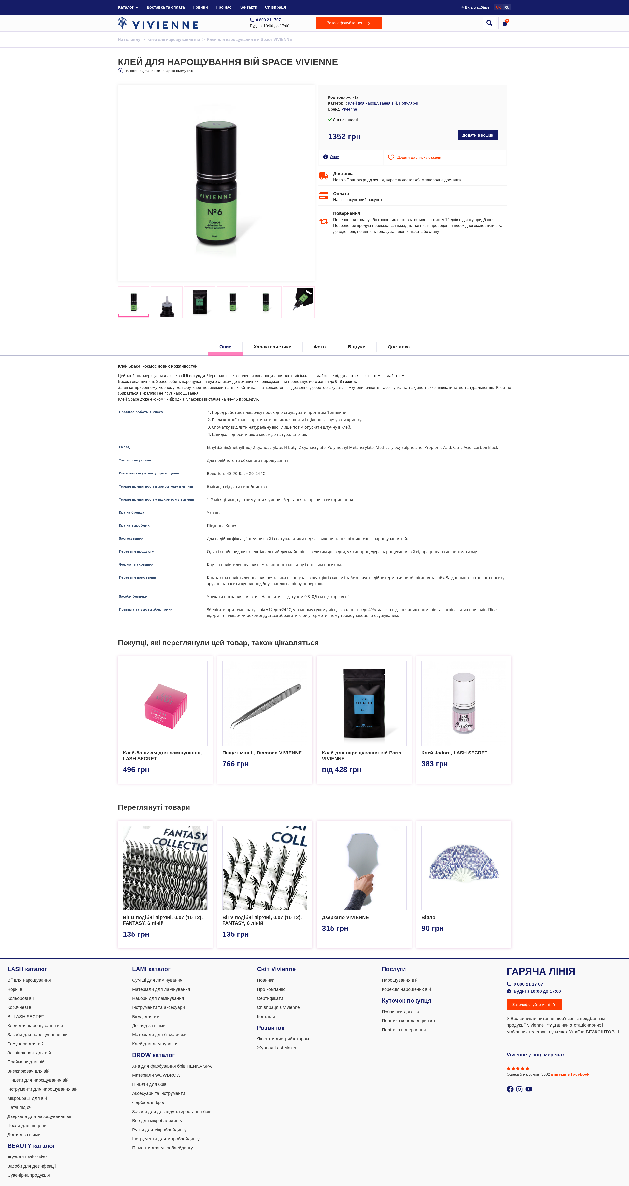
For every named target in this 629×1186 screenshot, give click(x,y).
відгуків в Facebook (570, 1074)
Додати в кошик (477, 135)
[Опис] (325, 156)
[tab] (225, 346)
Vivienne (349, 109)
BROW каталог (153, 1055)
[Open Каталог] (137, 7)
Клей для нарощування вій (173, 39)
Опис (334, 157)
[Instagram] (519, 1089)
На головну (129, 39)
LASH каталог (27, 969)
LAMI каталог (151, 969)
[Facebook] (510, 1089)
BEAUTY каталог (31, 1146)
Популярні (408, 103)
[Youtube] (528, 1089)
